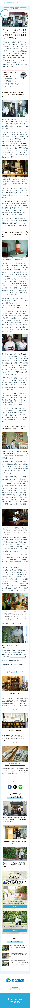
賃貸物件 (15, 906)
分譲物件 (15, 930)
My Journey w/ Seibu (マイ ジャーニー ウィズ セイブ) (11, 3)
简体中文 (12, 8)
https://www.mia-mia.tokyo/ (18, 657)
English (6, 8)
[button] (13, 709)
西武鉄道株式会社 (15, 980)
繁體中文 (17, 8)
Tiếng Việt (23, 8)
